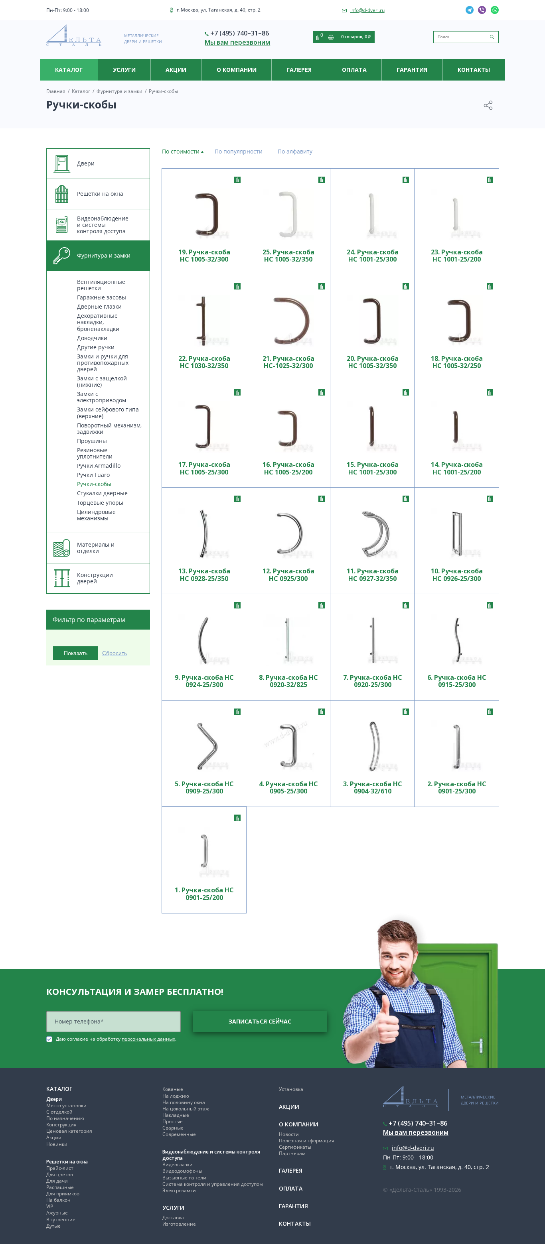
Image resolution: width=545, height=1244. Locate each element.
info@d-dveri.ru (367, 10)
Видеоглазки (177, 1164)
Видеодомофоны (182, 1170)
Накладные (175, 1115)
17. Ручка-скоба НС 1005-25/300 (204, 468)
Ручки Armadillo (98, 465)
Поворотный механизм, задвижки (109, 428)
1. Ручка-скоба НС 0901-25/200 (204, 893)
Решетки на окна (67, 1161)
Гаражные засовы (101, 297)
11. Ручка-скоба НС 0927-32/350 (373, 574)
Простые (172, 1121)
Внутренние (60, 1219)
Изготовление (179, 1223)
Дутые (53, 1225)
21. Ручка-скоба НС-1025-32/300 (288, 362)
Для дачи (57, 1180)
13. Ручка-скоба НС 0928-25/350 (204, 574)
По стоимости (180, 151)
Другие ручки (96, 347)
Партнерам (292, 1153)
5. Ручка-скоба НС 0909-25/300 (204, 787)
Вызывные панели (184, 1177)
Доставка (173, 1217)
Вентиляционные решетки (101, 285)
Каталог (69, 69)
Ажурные (57, 1212)
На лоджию (175, 1095)
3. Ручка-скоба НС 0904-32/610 (372, 787)
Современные (179, 1134)
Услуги (124, 69)
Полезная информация (306, 1140)
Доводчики (92, 338)
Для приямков (62, 1193)
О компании (237, 69)
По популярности (239, 151)
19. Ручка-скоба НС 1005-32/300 (204, 255)
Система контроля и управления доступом (212, 1184)
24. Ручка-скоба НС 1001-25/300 (373, 255)
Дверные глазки (99, 306)
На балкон (58, 1200)
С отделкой (59, 1111)
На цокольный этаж (185, 1108)
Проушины (92, 441)
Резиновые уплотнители (95, 453)
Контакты (474, 69)
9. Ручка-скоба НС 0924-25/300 (204, 681)
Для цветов (59, 1174)
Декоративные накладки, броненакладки (98, 322)
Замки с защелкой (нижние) (102, 381)
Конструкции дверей (95, 578)
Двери (54, 1099)
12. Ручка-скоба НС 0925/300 (288, 574)
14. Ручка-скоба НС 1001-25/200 (457, 468)
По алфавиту (295, 151)
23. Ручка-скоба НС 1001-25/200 (457, 255)
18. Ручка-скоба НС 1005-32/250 (457, 362)
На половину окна (183, 1102)
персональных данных (148, 1038)
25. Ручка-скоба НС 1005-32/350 (288, 255)
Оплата (354, 69)
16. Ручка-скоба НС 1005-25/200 (288, 468)
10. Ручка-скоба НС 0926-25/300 (457, 574)
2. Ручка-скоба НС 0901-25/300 (456, 787)
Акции (176, 69)
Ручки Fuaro (93, 474)
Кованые (172, 1089)
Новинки (56, 1144)
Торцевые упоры (100, 502)
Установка (291, 1089)
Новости (289, 1134)
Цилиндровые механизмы (96, 515)
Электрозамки (179, 1190)
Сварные (173, 1127)
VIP (49, 1206)
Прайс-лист (59, 1168)
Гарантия (412, 69)
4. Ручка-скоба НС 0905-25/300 (288, 787)
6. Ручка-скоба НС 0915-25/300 (456, 681)
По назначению (65, 1118)
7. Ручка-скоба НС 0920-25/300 (372, 681)
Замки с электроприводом (101, 397)
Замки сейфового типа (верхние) (108, 412)
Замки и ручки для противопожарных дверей (102, 362)
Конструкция (61, 1124)
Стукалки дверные (102, 493)
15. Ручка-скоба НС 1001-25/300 (373, 468)
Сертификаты (295, 1147)
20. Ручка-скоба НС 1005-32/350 (373, 362)
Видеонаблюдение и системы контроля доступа (211, 1154)
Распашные (60, 1187)
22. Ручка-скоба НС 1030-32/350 (204, 362)
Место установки (66, 1105)
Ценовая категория (69, 1131)
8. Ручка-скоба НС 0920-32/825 (288, 681)
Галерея (299, 69)
